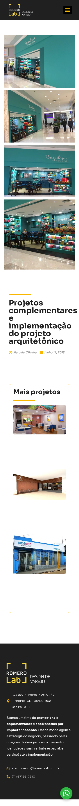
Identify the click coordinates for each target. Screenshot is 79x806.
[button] (67, 10)
